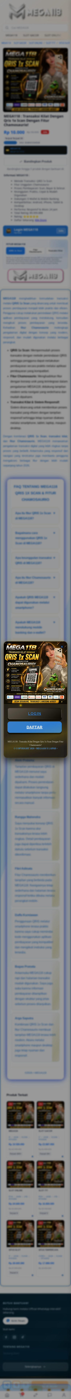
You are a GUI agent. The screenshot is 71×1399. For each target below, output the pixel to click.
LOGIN (34, 714)
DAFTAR (35, 727)
